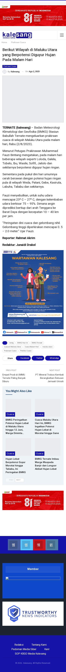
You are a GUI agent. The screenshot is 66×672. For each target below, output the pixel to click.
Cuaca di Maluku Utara (12, 347)
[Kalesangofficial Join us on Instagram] (51, 544)
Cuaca (10, 414)
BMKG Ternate (37, 343)
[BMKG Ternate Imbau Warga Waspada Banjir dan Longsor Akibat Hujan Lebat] (47, 447)
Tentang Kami (39, 644)
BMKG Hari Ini (22, 343)
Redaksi (19, 644)
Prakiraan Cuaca (9, 66)
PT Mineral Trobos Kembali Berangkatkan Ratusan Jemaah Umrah (49, 378)
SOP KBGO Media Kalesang (30, 653)
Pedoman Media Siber (23, 649)
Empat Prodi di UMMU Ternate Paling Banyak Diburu (13, 378)
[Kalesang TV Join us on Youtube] (39, 544)
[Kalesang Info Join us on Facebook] (14, 544)
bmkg (11, 343)
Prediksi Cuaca (25, 351)
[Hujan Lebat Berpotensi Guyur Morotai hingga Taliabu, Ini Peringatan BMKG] (18, 447)
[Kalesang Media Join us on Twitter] (26, 544)
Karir (47, 649)
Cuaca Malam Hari (32, 347)
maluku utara (47, 347)
